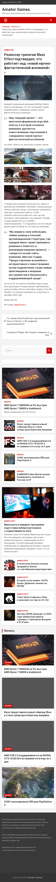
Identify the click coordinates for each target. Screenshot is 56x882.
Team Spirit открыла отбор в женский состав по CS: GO (33, 598)
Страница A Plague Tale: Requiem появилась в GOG (28, 333)
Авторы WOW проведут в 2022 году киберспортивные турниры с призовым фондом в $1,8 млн (34, 618)
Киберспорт (9, 521)
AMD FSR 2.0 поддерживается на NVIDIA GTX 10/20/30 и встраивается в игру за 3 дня (34, 444)
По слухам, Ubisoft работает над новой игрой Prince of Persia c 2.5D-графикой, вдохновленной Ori (28, 321)
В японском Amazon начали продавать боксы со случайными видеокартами (34, 566)
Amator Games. (16, 9)
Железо (7, 402)
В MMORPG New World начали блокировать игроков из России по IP (33, 477)
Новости (8, 50)
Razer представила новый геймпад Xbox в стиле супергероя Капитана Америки (34, 427)
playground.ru (20, 304)
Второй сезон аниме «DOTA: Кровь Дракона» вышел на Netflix (32, 583)
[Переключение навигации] (5, 20)
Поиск (49, 351)
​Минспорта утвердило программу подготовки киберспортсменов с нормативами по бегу (24, 527)
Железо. (9, 630)
